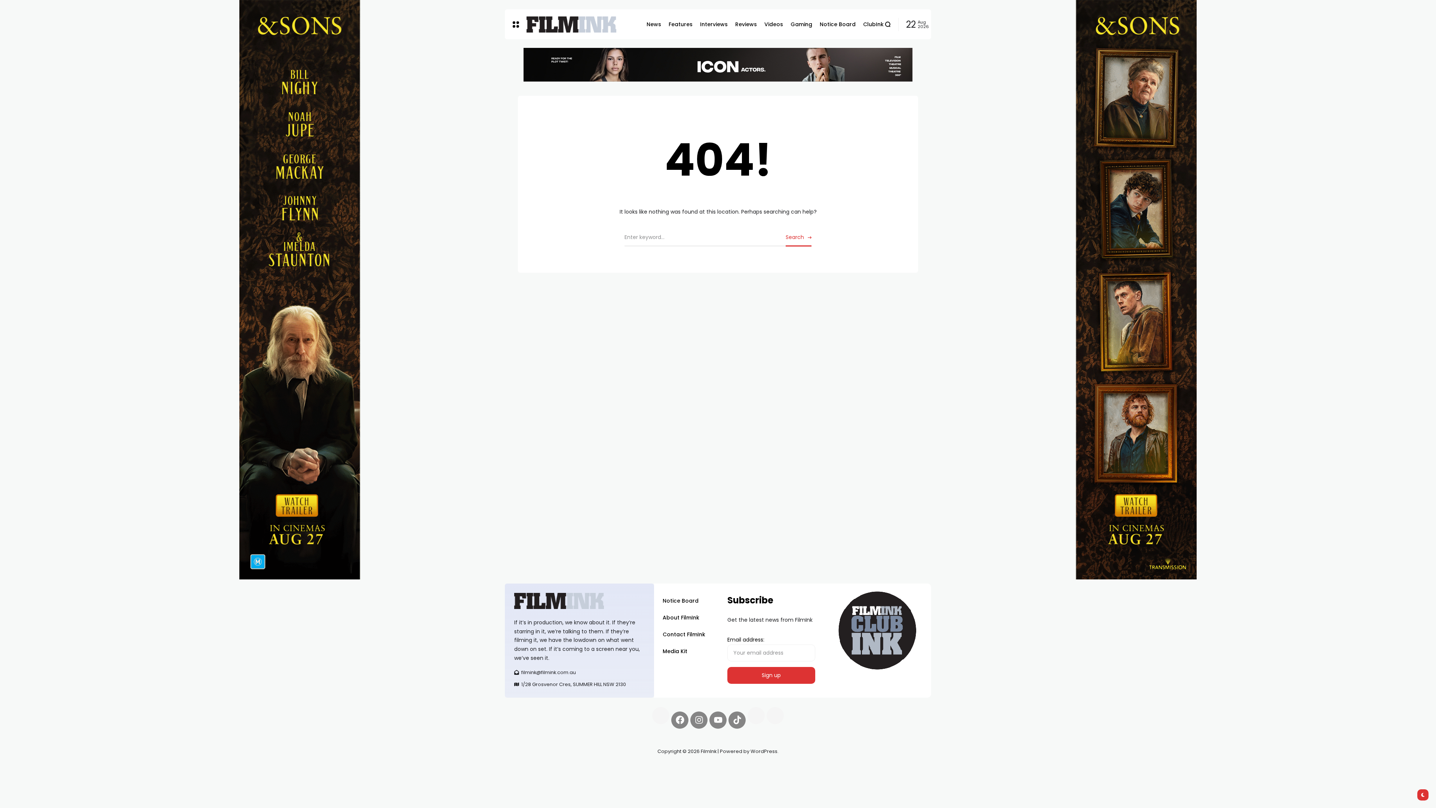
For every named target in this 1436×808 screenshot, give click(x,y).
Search (795, 237)
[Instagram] (699, 720)
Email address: (745, 639)
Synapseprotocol (527, 769)
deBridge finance (527, 778)
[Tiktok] (737, 720)
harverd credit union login (584, 778)
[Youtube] (718, 720)
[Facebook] (679, 720)
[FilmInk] (571, 24)
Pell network (566, 769)
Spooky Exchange (606, 769)
